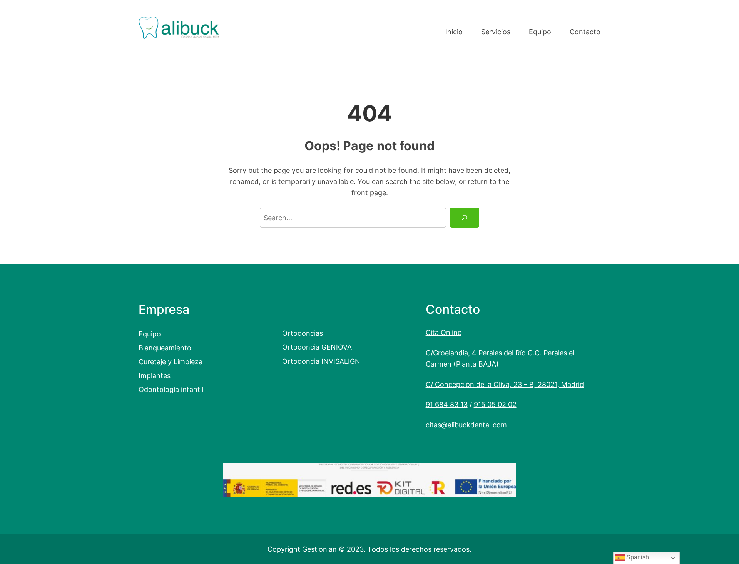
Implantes (155, 375)
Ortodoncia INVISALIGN (321, 361)
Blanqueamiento (165, 347)
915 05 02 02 (495, 404)
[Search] (464, 218)
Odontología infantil (171, 389)
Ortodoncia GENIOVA (317, 347)
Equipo (150, 334)
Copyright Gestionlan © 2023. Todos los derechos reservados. (369, 549)
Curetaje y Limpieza (170, 361)
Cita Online (443, 332)
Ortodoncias (302, 333)
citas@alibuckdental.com (466, 424)
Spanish (637, 557)
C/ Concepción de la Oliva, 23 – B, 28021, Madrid (505, 384)
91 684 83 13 (447, 404)
